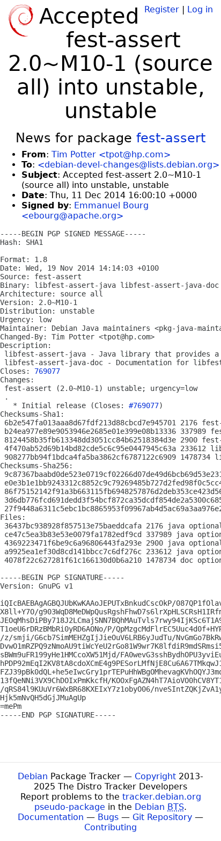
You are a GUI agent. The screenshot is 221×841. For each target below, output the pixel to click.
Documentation (51, 817)
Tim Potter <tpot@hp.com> (111, 154)
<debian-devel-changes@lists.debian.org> (128, 165)
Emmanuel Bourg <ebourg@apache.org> (85, 210)
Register (161, 9)
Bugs (108, 817)
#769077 (144, 405)
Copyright (155, 776)
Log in (200, 9)
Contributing (110, 827)
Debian (33, 776)
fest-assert (170, 138)
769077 (47, 371)
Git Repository (162, 817)
